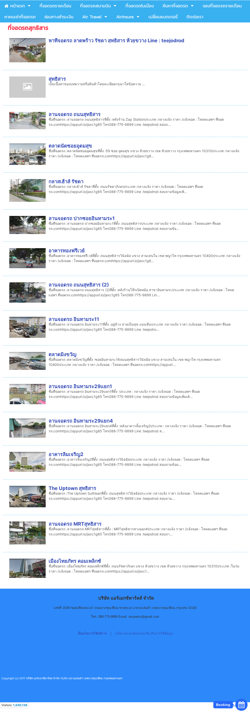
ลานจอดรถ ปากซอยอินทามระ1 (82, 218)
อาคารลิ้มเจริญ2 (66, 454)
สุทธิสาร (57, 79)
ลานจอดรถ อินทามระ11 (74, 319)
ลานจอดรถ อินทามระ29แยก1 (80, 386)
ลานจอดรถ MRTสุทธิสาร (75, 524)
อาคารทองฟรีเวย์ (67, 251)
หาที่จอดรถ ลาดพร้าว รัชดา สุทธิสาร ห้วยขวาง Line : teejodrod (116, 40)
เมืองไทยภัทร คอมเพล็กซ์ (75, 561)
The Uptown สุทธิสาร (72, 488)
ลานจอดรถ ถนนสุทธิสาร (75, 114)
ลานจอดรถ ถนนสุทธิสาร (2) (79, 285)
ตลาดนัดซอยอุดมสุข (70, 146)
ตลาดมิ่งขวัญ (62, 354)
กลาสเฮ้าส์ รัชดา (66, 181)
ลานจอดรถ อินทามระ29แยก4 (81, 421)
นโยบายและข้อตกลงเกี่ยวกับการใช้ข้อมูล (144, 633)
